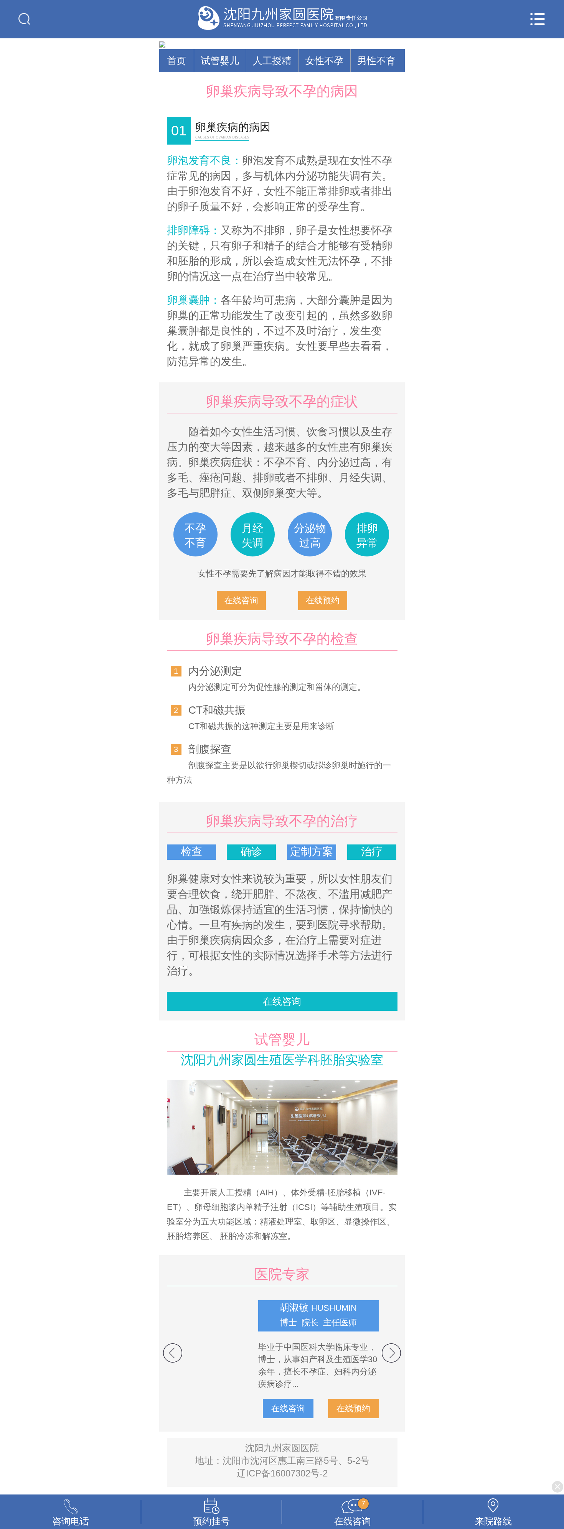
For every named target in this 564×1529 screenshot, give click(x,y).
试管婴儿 (220, 60)
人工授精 (272, 60)
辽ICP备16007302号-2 (282, 1473)
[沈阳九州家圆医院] (282, 19)
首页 (176, 60)
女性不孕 (324, 60)
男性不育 (376, 60)
